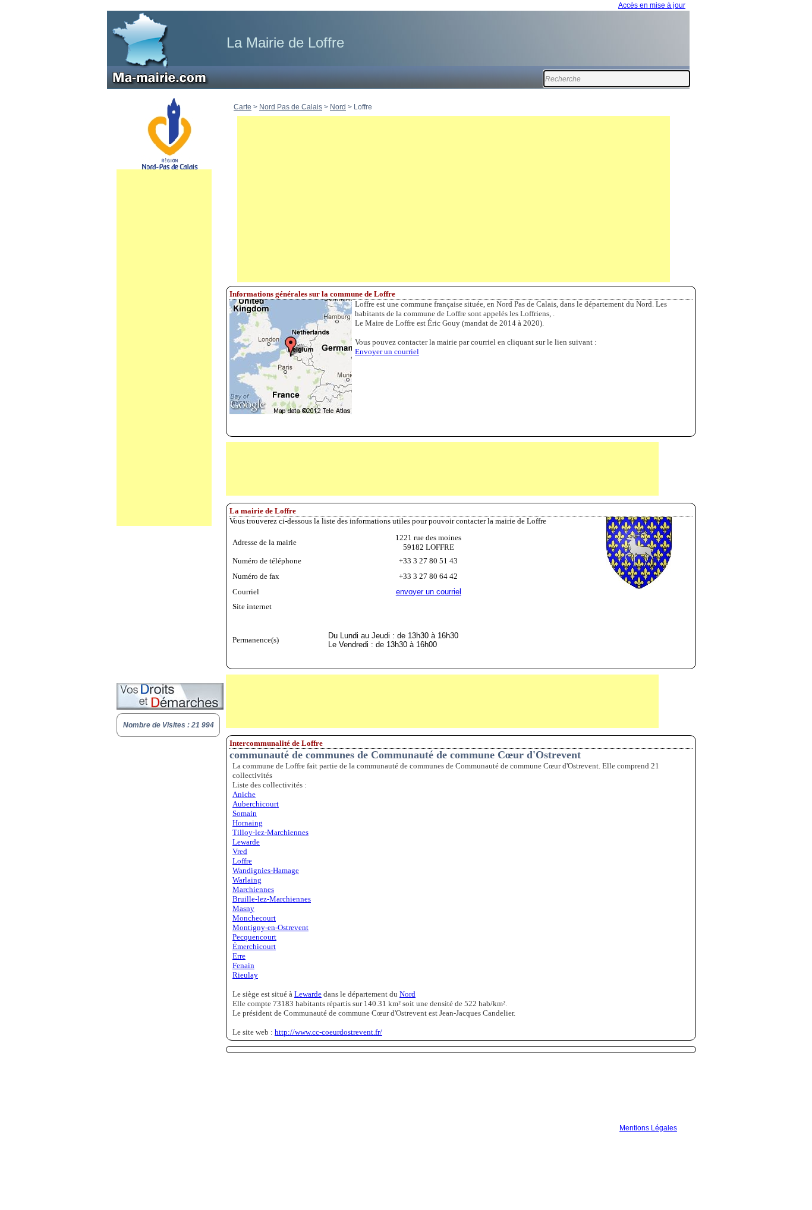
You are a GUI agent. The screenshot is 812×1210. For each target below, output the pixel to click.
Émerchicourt (254, 946)
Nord (338, 107)
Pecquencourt (254, 936)
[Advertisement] (164, 347)
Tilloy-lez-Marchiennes (270, 832)
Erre (239, 955)
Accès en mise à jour (651, 5)
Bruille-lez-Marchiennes (271, 898)
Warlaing (247, 879)
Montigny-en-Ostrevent (270, 927)
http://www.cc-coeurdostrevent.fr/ (328, 1032)
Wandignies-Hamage (265, 870)
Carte (242, 107)
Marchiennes (253, 889)
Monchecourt (254, 917)
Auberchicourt (255, 803)
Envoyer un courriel (387, 351)
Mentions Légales (648, 1128)
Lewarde (246, 841)
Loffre (242, 860)
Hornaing (247, 822)
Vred (239, 851)
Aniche (244, 794)
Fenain (243, 965)
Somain (244, 813)
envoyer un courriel (428, 591)
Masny (243, 908)
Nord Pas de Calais (290, 107)
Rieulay (245, 974)
